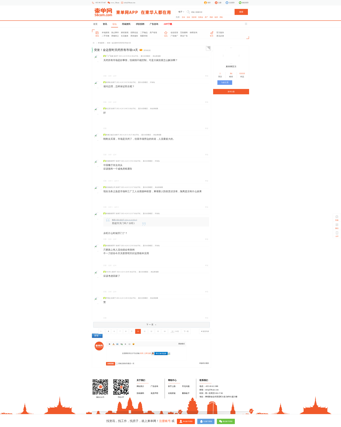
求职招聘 (140, 24)
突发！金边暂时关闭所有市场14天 (119, 43)
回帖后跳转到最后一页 (126, 363)
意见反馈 (220, 36)
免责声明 (154, 393)
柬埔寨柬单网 (93, 43)
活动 (188, 17)
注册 (219, 3)
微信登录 (245, 3)
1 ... (101, 331)
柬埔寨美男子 (110, 161)
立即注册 (147, 353)
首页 (95, 24)
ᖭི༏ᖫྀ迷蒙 (109, 56)
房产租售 (153, 33)
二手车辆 (105, 36)
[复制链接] (147, 50)
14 (164, 331)
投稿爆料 (140, 393)
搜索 (241, 12)
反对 (114, 76)
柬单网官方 (231, 66)
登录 (209, 3)
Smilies (133, 344)
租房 (216, 17)
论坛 (114, 24)
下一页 (186, 331)
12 (151, 331)
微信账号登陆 (227, 421)
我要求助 (144, 36)
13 (158, 331)
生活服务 (124, 36)
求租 (221, 17)
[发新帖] (97, 336)
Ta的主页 (225, 83)
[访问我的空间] (231, 63)
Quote (125, 344)
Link (121, 344)
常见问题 (186, 386)
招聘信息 (134, 33)
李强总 (108, 298)
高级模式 (181, 344)
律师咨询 (193, 33)
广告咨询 (154, 24)
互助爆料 (184, 33)
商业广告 (184, 36)
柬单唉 (108, 82)
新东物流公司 (110, 187)
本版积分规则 (204, 363)
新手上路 (172, 386)
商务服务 (134, 36)
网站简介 (140, 386)
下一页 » (151, 325)
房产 (206, 17)
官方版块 (220, 33)
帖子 (180, 12)
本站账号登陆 (187, 421)
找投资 (194, 17)
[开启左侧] (92, 50)
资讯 (105, 24)
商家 (211, 17)
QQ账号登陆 (207, 421)
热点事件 (115, 33)
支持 (110, 76)
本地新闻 (105, 33)
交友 (183, 17)
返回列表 (206, 331)
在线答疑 (172, 393)
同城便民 (126, 24)
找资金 (200, 17)
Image (117, 344)
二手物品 (144, 33)
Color (113, 344)
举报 (206, 76)
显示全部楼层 (145, 56)
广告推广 (174, 36)
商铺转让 (115, 36)
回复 (105, 76)
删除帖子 (186, 393)
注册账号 (165, 421)
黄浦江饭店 (110, 135)
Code (129, 344)
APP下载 (168, 24)
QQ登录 (232, 3)
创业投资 (174, 33)
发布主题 (231, 92)
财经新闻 (124, 33)
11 (144, 331)
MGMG (108, 272)
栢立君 (108, 108)
